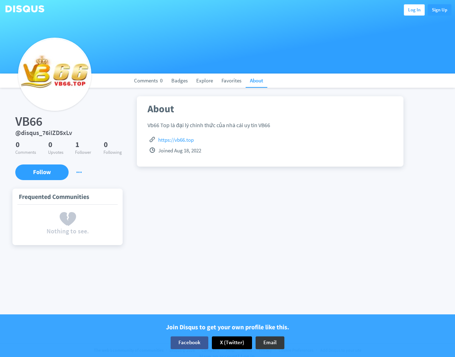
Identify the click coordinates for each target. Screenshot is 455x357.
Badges (179, 80)
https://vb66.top (176, 139)
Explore (204, 80)
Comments (148, 80)
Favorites (231, 80)
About (256, 80)
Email (270, 342)
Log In (414, 10)
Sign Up (439, 10)
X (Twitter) (232, 342)
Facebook (189, 342)
